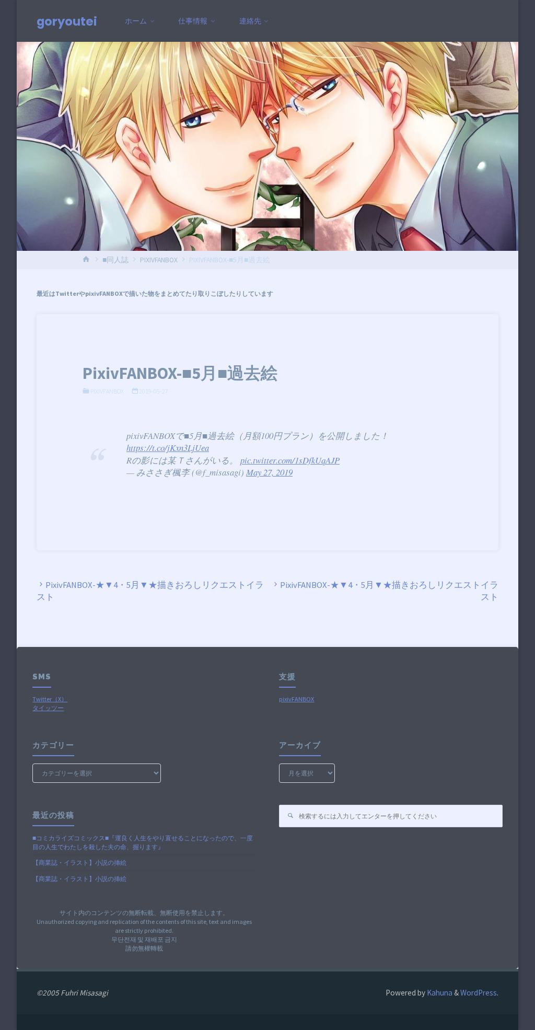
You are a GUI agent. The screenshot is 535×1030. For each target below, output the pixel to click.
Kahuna (438, 993)
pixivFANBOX (296, 699)
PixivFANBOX (159, 260)
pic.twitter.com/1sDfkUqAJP (290, 460)
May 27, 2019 (269, 472)
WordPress (478, 993)
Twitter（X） (49, 699)
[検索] (290, 816)
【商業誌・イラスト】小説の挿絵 (79, 862)
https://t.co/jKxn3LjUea (167, 448)
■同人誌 (115, 260)
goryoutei (67, 21)
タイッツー (48, 708)
